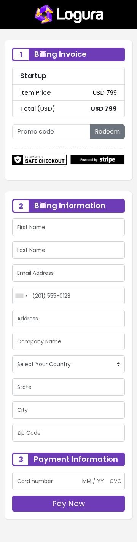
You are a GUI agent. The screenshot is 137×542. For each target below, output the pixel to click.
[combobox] (21, 295)
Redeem (107, 131)
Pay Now (68, 503)
